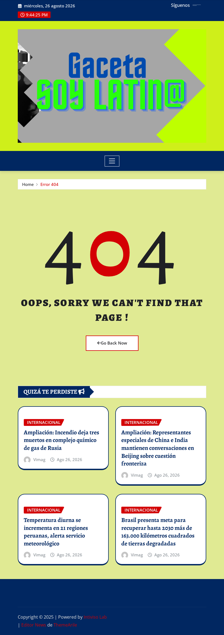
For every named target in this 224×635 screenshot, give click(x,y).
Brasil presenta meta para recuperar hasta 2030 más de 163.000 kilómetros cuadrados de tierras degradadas (157, 532)
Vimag (39, 459)
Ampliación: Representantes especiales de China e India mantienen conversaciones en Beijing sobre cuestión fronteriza (157, 448)
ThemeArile (65, 625)
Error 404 (49, 184)
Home (28, 184)
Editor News (33, 625)
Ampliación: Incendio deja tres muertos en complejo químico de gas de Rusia (61, 440)
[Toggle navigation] (112, 161)
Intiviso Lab (95, 617)
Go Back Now (114, 343)
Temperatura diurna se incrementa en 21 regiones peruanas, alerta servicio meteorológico (56, 532)
